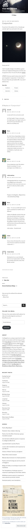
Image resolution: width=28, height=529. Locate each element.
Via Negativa (9, 9)
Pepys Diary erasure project (9, 454)
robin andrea (10, 175)
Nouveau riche (6, 408)
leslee (8, 159)
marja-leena (10, 252)
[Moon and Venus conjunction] (14, 61)
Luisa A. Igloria (8, 343)
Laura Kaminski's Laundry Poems (11, 443)
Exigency (4, 385)
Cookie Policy (7, 523)
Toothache (5, 380)
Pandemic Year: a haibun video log (11, 431)
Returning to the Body (8, 417)
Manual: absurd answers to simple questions (14, 457)
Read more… (19, 366)
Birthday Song (6, 394)
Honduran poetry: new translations (11, 480)
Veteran (4, 403)
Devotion (4, 412)
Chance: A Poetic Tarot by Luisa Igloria (12, 451)
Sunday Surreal (6, 376)
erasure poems (6, 347)
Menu (14, 15)
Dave (8, 131)
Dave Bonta (15, 21)
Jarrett (9, 109)
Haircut (4, 389)
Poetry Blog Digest (7, 427)
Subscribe (6, 327)
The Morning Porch (16, 354)
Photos (6, 99)
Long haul (4, 399)
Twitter (23, 72)
